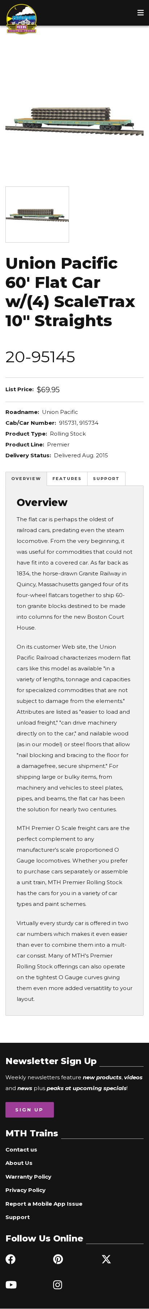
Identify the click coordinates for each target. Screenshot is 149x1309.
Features (67, 478)
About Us (19, 1162)
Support (106, 478)
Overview (26, 478)
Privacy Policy (25, 1190)
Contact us (21, 1149)
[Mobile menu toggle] (140, 12)
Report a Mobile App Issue (43, 1203)
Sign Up (29, 1110)
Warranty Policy (28, 1176)
